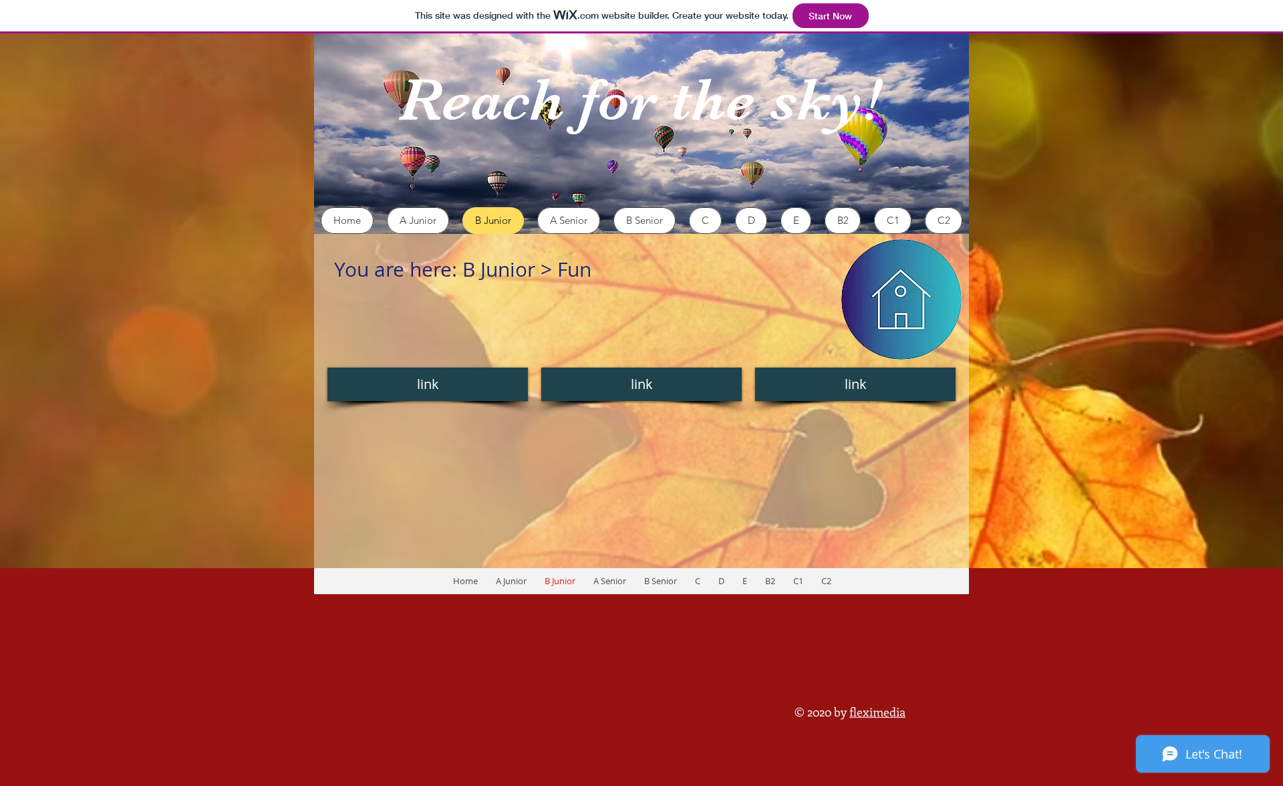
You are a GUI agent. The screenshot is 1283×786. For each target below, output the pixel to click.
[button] (427, 384)
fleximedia (877, 712)
